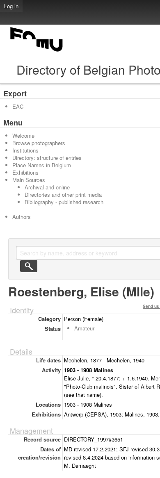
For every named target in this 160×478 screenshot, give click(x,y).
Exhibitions (25, 172)
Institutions (25, 150)
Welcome (23, 135)
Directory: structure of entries (47, 158)
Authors (21, 217)
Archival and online (47, 187)
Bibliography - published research (64, 202)
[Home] (37, 51)
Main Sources (28, 180)
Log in (11, 6)
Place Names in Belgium (41, 165)
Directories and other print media (63, 194)
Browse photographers (38, 143)
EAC (17, 106)
